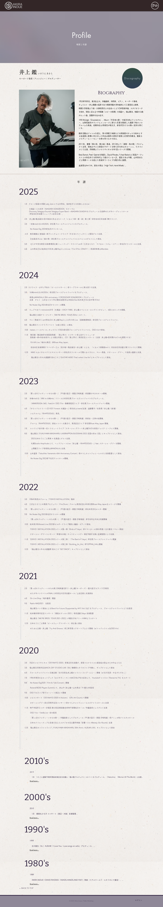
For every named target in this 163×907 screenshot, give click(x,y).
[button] (155, 6)
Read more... (34, 781)
